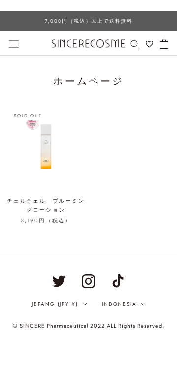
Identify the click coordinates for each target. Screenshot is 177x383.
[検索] (134, 43)
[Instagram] (88, 281)
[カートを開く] (164, 44)
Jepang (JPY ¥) (55, 304)
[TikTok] (118, 281)
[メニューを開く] (14, 43)
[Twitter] (59, 281)
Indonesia (119, 304)
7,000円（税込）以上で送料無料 (89, 21)
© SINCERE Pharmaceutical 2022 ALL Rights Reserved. (88, 325)
